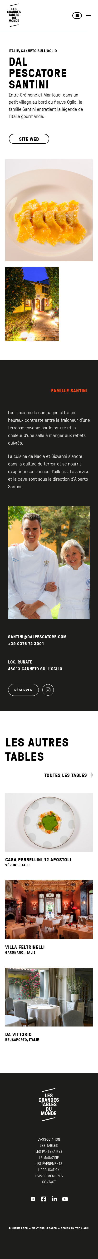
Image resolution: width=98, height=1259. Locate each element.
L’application (49, 1169)
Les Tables (49, 1145)
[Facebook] (44, 1199)
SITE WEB (29, 139)
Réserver (23, 689)
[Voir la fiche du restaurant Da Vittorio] (49, 997)
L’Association (49, 1139)
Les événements (49, 1163)
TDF (77, 1228)
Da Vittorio (18, 1034)
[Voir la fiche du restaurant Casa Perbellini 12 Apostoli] (49, 822)
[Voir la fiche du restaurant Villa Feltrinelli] (49, 909)
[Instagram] (48, 690)
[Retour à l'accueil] (14, 15)
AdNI (86, 1228)
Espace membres (49, 1175)
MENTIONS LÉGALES (44, 1228)
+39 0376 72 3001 (26, 644)
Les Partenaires (49, 1151)
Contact (49, 1181)
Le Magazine (49, 1157)
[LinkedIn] (54, 1199)
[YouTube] (65, 1199)
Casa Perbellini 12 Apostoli (38, 859)
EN (77, 15)
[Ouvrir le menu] (88, 15)
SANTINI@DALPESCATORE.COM (37, 637)
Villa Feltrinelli (25, 947)
